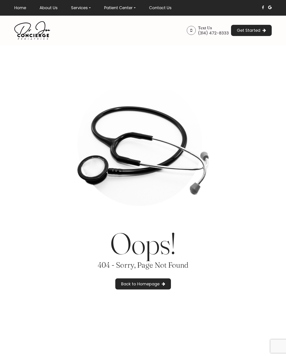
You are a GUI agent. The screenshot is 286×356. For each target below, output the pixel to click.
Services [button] (79, 8)
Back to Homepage (140, 284)
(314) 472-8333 (213, 33)
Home (20, 8)
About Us (49, 8)
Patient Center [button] (118, 8)
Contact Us (160, 8)
